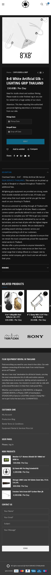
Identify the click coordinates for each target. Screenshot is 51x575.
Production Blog (8, 419)
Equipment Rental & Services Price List (17, 428)
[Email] (25, 156)
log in (11, 445)
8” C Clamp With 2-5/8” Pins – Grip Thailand (38, 315)
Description (7, 172)
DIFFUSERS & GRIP (20, 72)
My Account (7, 415)
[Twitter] (17, 156)
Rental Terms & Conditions (12, 424)
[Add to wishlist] (20, 293)
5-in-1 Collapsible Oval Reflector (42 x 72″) (13, 315)
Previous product (38, 72)
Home (9, 72)
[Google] (21, 156)
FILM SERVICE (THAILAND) (13, 181)
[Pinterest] (28, 156)
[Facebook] (14, 156)
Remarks (5, 267)
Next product (43, 72)
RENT (25, 141)
